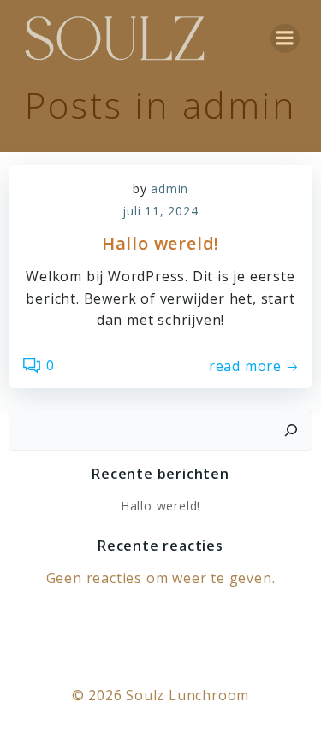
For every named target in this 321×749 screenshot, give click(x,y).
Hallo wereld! (160, 506)
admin (169, 188)
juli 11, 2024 (160, 211)
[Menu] (285, 38)
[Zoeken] (291, 430)
